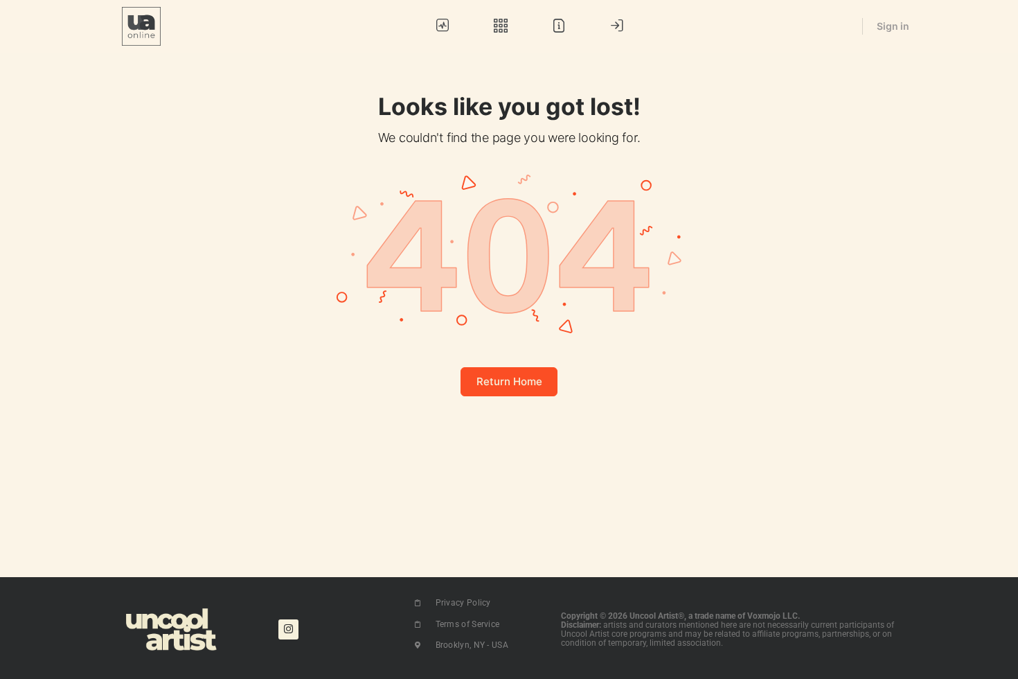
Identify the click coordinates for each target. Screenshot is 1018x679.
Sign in (893, 26)
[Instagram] (288, 629)
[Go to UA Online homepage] (141, 25)
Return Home (509, 381)
